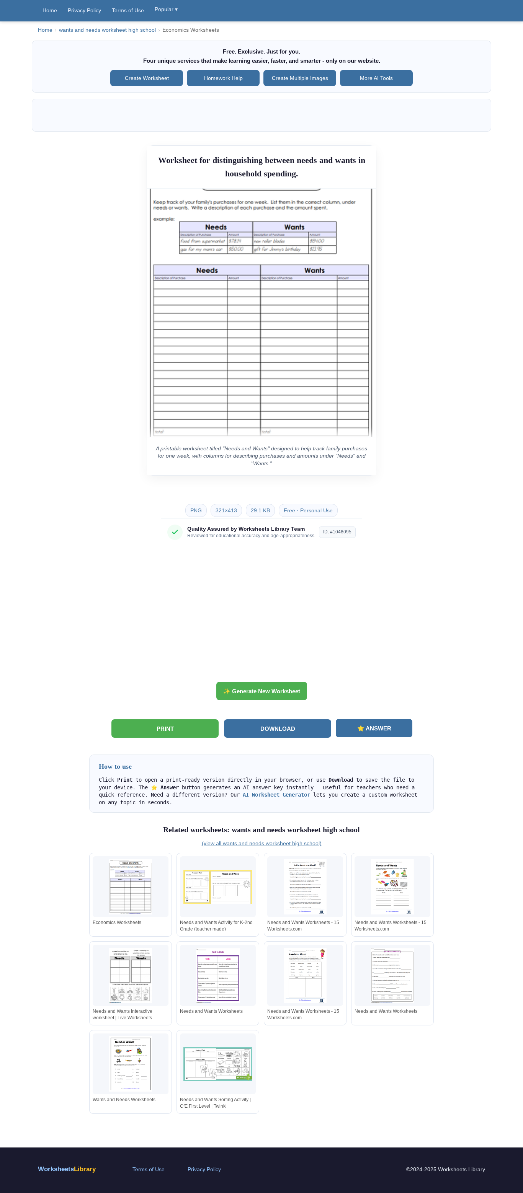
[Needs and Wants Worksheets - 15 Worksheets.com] (305, 886)
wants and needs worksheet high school (107, 30)
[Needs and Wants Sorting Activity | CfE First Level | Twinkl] (217, 1064)
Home (49, 10)
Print (165, 728)
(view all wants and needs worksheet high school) (262, 843)
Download (277, 728)
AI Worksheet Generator (276, 795)
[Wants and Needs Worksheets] (130, 1064)
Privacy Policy (84, 10)
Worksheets (67, 1169)
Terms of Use (128, 10)
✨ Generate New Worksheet (261, 691)
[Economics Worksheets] (130, 886)
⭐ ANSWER (374, 728)
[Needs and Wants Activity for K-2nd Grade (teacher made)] (217, 886)
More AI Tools (376, 78)
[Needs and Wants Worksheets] (217, 975)
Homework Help (223, 78)
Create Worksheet (147, 78)
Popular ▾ (166, 9)
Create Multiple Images (300, 78)
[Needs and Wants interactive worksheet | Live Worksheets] (130, 975)
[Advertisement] (261, 613)
